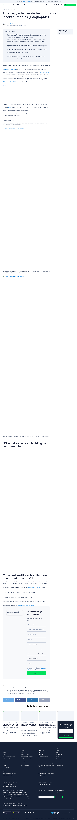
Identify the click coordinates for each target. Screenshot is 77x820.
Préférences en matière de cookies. (50, 818)
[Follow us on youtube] (30, 812)
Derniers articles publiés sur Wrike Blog (13, 790)
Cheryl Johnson (9, 23)
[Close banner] (62, 1)
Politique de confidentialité (29, 818)
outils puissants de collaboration (34, 587)
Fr (56, 4)
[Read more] (11, 725)
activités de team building (10, 69)
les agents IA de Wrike (27, 1)
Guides (4, 771)
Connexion (60, 4)
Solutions (19, 4)
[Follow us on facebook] (25, 812)
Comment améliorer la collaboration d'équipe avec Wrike (64, 32)
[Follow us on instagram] (33, 812)
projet (9, 107)
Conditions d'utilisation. (39, 818)
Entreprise (38, 4)
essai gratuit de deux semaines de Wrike (25, 605)
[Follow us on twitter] (23, 812)
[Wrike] (5, 5)
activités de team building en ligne (10, 81)
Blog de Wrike (6, 9)
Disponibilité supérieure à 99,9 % (66, 813)
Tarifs (33, 4)
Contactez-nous (49, 4)
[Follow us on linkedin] (28, 812)
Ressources (26, 4)
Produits (12, 4)
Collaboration (13, 9)
